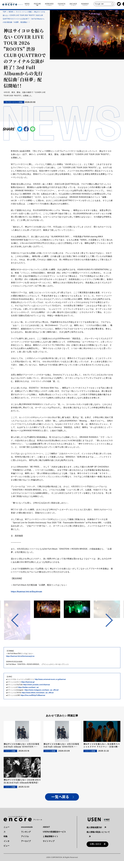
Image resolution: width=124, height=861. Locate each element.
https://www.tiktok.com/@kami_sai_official (38, 693)
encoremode (27, 827)
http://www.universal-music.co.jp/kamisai (50, 679)
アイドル (25, 836)
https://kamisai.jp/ (28, 682)
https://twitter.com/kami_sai (28, 687)
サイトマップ (48, 841)
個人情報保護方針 (94, 827)
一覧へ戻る (60, 797)
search (113, 4)
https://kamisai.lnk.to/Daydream (26, 592)
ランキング (26, 832)
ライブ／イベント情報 (24, 12)
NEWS (11, 12)
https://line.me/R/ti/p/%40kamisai (32, 695)
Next (106, 620)
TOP (4, 12)
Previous (18, 620)
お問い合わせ (95, 844)
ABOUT (46, 827)
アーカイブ (26, 841)
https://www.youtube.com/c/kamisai (36, 685)
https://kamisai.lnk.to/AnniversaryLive (20, 656)
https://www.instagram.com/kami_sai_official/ (41, 690)
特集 (6, 836)
